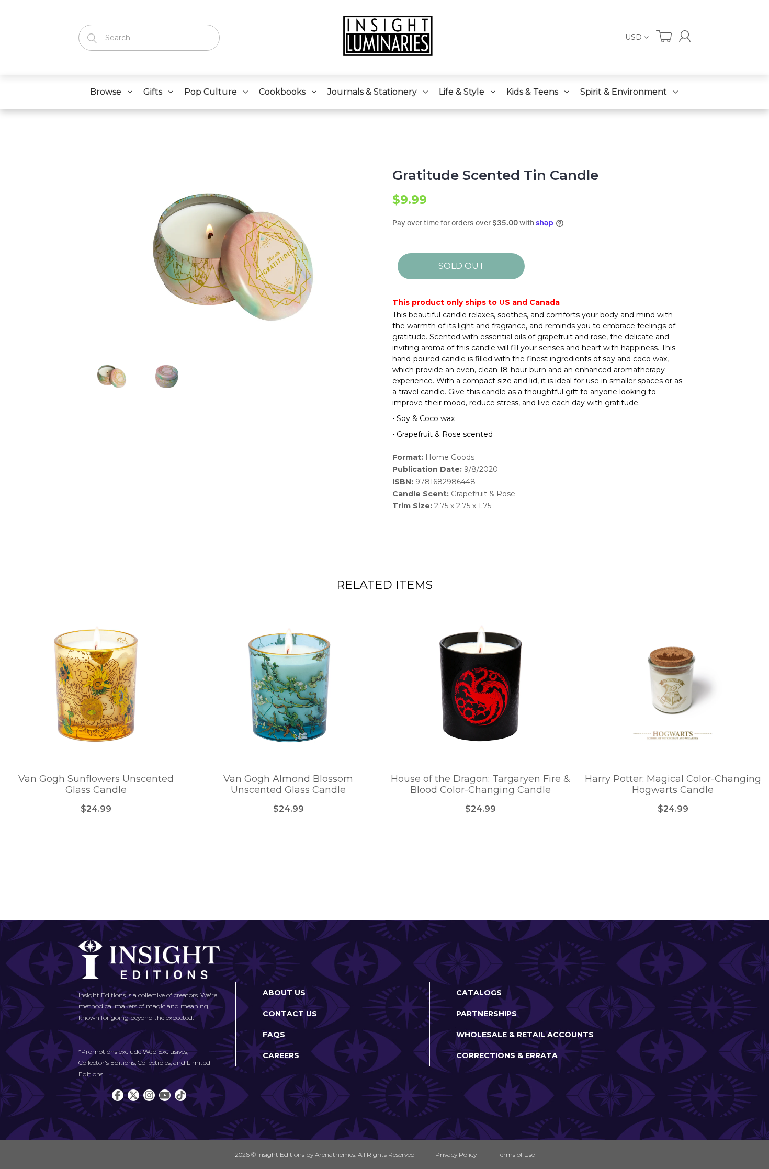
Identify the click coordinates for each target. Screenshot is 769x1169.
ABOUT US (284, 992)
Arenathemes (335, 1155)
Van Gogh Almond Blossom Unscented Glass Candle (288, 785)
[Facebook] (117, 1095)
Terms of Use (516, 1155)
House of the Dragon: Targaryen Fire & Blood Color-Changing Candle (480, 785)
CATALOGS (479, 992)
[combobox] (149, 37)
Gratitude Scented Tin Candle (495, 175)
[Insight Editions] (384, 38)
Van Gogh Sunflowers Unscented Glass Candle (96, 785)
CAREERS (281, 1055)
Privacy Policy (456, 1155)
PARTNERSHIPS (486, 1013)
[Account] (685, 36)
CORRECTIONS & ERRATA (507, 1055)
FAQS (274, 1034)
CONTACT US (290, 1013)
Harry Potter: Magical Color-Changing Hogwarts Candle (673, 785)
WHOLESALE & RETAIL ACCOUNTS (525, 1034)
